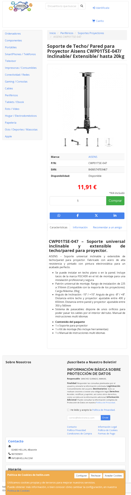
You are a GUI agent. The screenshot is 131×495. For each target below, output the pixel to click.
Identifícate (102, 7)
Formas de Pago (106, 433)
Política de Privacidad (105, 402)
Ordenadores (13, 33)
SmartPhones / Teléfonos (20, 54)
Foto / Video (12, 109)
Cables (9, 88)
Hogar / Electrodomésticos (21, 116)
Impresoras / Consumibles (21, 68)
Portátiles (11, 47)
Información (80, 227)
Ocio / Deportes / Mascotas (21, 129)
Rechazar (96, 475)
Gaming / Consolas (16, 81)
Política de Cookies (18, 490)
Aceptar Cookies (113, 475)
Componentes (13, 40)
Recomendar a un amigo (107, 227)
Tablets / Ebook (14, 102)
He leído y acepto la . (92, 409)
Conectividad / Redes (17, 74)
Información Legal (107, 426)
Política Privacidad (76, 430)
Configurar (81, 475)
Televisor (10, 61)
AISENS (93, 157)
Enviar (105, 417)
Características (58, 227)
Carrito (99, 21)
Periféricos (11, 95)
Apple (8, 136)
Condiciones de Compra (79, 433)
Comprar (115, 201)
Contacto (72, 426)
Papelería (10, 122)
